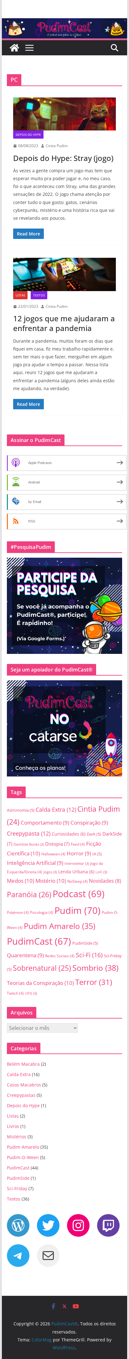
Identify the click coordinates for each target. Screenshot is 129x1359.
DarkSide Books (28, 844)
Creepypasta (28, 833)
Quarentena (25, 955)
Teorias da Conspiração (40, 982)
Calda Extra (56, 809)
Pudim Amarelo (59, 925)
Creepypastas (21, 1095)
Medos (20, 880)
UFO (31, 993)
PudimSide (85, 943)
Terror (93, 982)
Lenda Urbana (76, 872)
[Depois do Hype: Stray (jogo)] (64, 113)
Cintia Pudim (57, 145)
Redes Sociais (60, 955)
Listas (20, 295)
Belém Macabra (23, 1064)
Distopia (57, 844)
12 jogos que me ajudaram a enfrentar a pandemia (64, 323)
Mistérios (16, 1137)
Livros (13, 1126)
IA (97, 854)
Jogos (50, 872)
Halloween (53, 854)
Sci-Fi (89, 955)
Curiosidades (68, 834)
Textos (39, 295)
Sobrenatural (42, 968)
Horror (79, 853)
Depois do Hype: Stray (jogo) (63, 158)
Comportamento (45, 822)
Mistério (50, 880)
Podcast (79, 893)
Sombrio (95, 967)
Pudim (77, 910)
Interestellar (76, 863)
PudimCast (39, 941)
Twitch (15, 993)
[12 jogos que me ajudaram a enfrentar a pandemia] (64, 274)
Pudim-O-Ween (23, 1157)
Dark (94, 834)
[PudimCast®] (14, 47)
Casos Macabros (24, 1085)
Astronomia (20, 810)
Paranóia (29, 894)
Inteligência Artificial (35, 862)
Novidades (105, 880)
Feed (78, 844)
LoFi (101, 872)
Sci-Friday (17, 1188)
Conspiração (89, 822)
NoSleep (77, 881)
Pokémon (18, 912)
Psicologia (41, 912)
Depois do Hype (28, 134)
